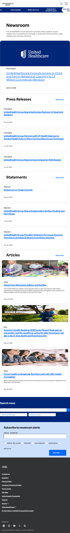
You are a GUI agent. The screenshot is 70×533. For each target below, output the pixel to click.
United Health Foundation (11, 496)
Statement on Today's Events (18, 189)
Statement (40, 443)
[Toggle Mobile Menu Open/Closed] (66, 3)
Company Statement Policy (12, 485)
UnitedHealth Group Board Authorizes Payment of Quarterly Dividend (33, 113)
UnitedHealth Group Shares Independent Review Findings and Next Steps (34, 212)
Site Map (5, 492)
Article (7, 448)
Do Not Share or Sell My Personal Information (18, 511)
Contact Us (6, 474)
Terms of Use (6, 489)
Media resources (33, 10)
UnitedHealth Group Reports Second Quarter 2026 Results (32, 159)
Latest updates (15, 10)
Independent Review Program (51, 10)
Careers (4, 500)
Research (53, 443)
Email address (11, 433)
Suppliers (5, 478)
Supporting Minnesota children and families (25, 284)
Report (27, 443)
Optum (4, 503)
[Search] (61, 3)
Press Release (14, 443)
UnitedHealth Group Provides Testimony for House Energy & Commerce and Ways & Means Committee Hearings (33, 236)
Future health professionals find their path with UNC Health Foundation (33, 375)
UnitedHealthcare (8, 507)
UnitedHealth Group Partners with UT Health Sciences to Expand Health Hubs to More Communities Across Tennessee (34, 137)
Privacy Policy (7, 481)
